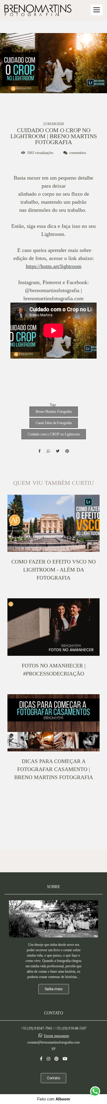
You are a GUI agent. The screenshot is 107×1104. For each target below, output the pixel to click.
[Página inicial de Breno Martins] (37, 10)
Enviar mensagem (56, 1036)
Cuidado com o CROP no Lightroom (54, 434)
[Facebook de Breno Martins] (41, 1059)
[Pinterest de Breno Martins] (56, 1059)
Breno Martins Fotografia (54, 411)
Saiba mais (54, 989)
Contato (53, 1078)
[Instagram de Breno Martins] (48, 1059)
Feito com (53, 1099)
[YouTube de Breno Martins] (65, 1059)
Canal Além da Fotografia (54, 423)
